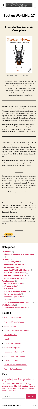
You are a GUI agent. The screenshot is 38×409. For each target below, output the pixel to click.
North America (21, 386)
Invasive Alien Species (12, 348)
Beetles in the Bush (11, 326)
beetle (4, 379)
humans (19, 381)
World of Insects (8, 305)
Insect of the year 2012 (13, 297)
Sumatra (31, 388)
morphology (27, 384)
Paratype (32, 386)
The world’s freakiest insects (15, 307)
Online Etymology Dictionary (14, 356)
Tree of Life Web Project (13, 369)
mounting (5, 386)
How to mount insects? (13, 294)
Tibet (9, 390)
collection (27, 379)
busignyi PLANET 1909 (13, 283)
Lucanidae (6, 384)
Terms (6, 299)
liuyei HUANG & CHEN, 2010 (15, 273)
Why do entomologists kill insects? (17, 302)
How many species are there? (15, 291)
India (23, 381)
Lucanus (5, 259)
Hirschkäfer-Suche (10, 335)
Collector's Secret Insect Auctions (16, 330)
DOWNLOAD (25, 75)
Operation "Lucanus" (11, 360)
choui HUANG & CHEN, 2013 (15, 265)
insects (28, 381)
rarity (19, 388)
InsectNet (7, 339)
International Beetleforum (13, 343)
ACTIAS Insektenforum (12, 318)
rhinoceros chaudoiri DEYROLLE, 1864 (19, 254)
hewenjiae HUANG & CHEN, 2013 (16, 270)
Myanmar (11, 386)
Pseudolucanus (8, 281)
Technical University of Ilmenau (15, 365)
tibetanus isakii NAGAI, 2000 (15, 275)
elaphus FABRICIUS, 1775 (13, 267)
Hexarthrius (6, 252)
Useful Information (9, 286)
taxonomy (4, 390)
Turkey (14, 390)
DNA (33, 379)
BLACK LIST (8, 289)
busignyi (10, 379)
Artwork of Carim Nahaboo (14, 322)
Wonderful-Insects (14, 405)
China (20, 379)
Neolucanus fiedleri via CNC (14, 352)
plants (3, 388)
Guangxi (4, 381)
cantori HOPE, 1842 (11, 262)
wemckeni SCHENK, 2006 (14, 278)
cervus (15, 379)
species (24, 388)
